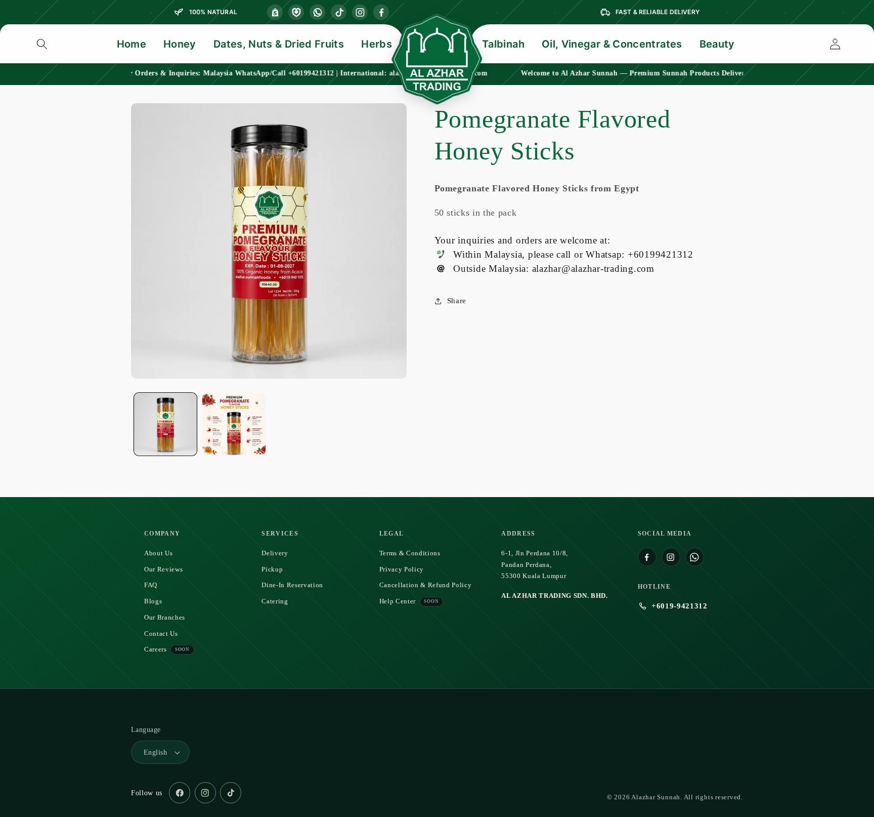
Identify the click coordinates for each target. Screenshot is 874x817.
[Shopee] (275, 12)
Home (131, 44)
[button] (42, 44)
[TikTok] (338, 12)
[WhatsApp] (317, 12)
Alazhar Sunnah (655, 797)
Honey (179, 44)
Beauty (717, 44)
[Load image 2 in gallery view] (234, 424)
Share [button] (456, 301)
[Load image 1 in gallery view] (165, 424)
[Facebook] (381, 12)
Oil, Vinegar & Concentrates (612, 44)
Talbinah (503, 44)
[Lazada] (296, 12)
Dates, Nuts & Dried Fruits (278, 44)
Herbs (376, 44)
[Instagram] (360, 12)
